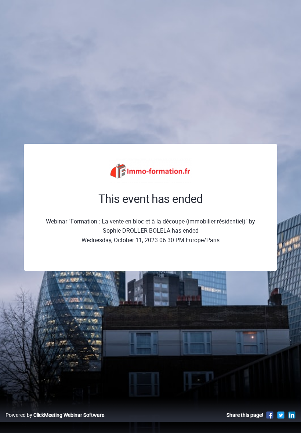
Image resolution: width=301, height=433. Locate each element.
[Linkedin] (291, 414)
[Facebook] (269, 414)
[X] (280, 414)
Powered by (55, 414)
